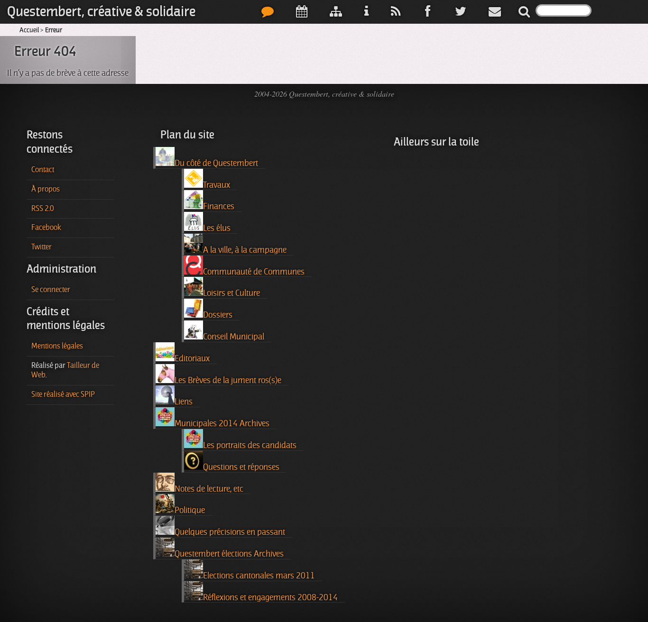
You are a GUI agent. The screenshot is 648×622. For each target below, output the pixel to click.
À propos (45, 189)
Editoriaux (192, 358)
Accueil (29, 30)
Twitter (41, 247)
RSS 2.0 (42, 208)
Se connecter (50, 289)
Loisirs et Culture (231, 293)
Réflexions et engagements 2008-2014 (270, 597)
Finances (218, 206)
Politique (190, 510)
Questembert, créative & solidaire (101, 11)
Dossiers (217, 315)
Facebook (46, 227)
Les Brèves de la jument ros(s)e (228, 380)
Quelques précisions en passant (230, 532)
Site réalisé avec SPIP (63, 394)
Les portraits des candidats (249, 445)
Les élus (217, 228)
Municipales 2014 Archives (222, 423)
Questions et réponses (241, 467)
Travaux (216, 185)
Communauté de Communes (254, 271)
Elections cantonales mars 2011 (259, 575)
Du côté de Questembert (216, 163)
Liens (184, 401)
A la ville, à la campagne (245, 250)
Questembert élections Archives (229, 553)
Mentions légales (57, 346)
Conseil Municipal (233, 336)
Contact (42, 169)
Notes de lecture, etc (209, 489)
